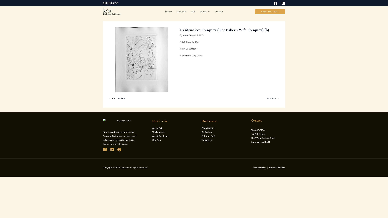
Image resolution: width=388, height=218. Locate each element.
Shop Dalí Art (208, 128)
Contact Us (207, 140)
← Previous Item (117, 98)
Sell (193, 11)
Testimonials (158, 132)
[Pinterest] (119, 150)
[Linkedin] (283, 3)
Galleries (181, 11)
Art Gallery (207, 132)
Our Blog (156, 140)
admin (185, 35)
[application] (208, 11)
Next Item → (273, 98)
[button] (270, 11)
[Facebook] (275, 3)
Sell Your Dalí (208, 136)
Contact (218, 11)
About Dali (157, 128)
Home (168, 11)
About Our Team (160, 136)
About (203, 11)
